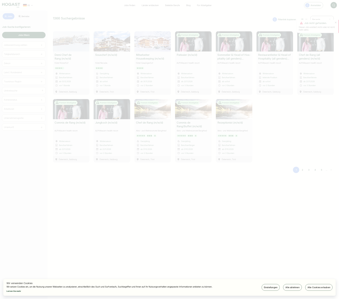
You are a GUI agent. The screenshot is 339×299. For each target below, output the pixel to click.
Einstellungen (271, 287)
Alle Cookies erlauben (318, 287)
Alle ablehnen (292, 287)
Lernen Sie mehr (13, 291)
